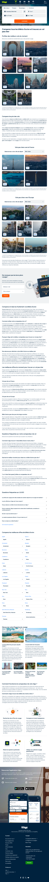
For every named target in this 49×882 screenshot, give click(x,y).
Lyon (35, 66)
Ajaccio (5, 180)
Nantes (28, 83)
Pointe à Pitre (28, 596)
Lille (4, 66)
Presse (6, 844)
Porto (27, 214)
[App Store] (30, 789)
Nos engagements (9, 840)
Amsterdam (6, 247)
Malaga (28, 247)
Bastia (26, 549)
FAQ (6, 849)
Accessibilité (8, 863)
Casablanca (4, 556)
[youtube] (28, 877)
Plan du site (8, 861)
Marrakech (5, 99)
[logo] (4, 2)
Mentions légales (9, 853)
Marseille (5, 50)
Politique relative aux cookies (12, 857)
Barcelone (5, 214)
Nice (27, 50)
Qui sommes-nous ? (9, 838)
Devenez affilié (8, 842)
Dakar (26, 556)
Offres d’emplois (9, 847)
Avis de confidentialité (10, 859)
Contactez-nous (9, 851)
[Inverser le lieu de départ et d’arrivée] (24, 11)
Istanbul (36, 230)
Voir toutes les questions (7, 524)
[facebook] (20, 877)
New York (4, 589)
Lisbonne (5, 230)
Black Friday (28, 842)
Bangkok (27, 543)
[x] (25, 877)
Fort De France (28, 563)
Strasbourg (27, 609)
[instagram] (23, 877)
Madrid (26, 576)
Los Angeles (5, 576)
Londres (27, 569)
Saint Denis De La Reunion (8, 609)
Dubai (3, 563)
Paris (4, 164)
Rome (19, 230)
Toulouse (20, 66)
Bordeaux (20, 99)
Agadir (3, 536)
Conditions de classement (11, 855)
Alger (4, 83)
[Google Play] (19, 789)
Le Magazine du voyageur (31, 840)
